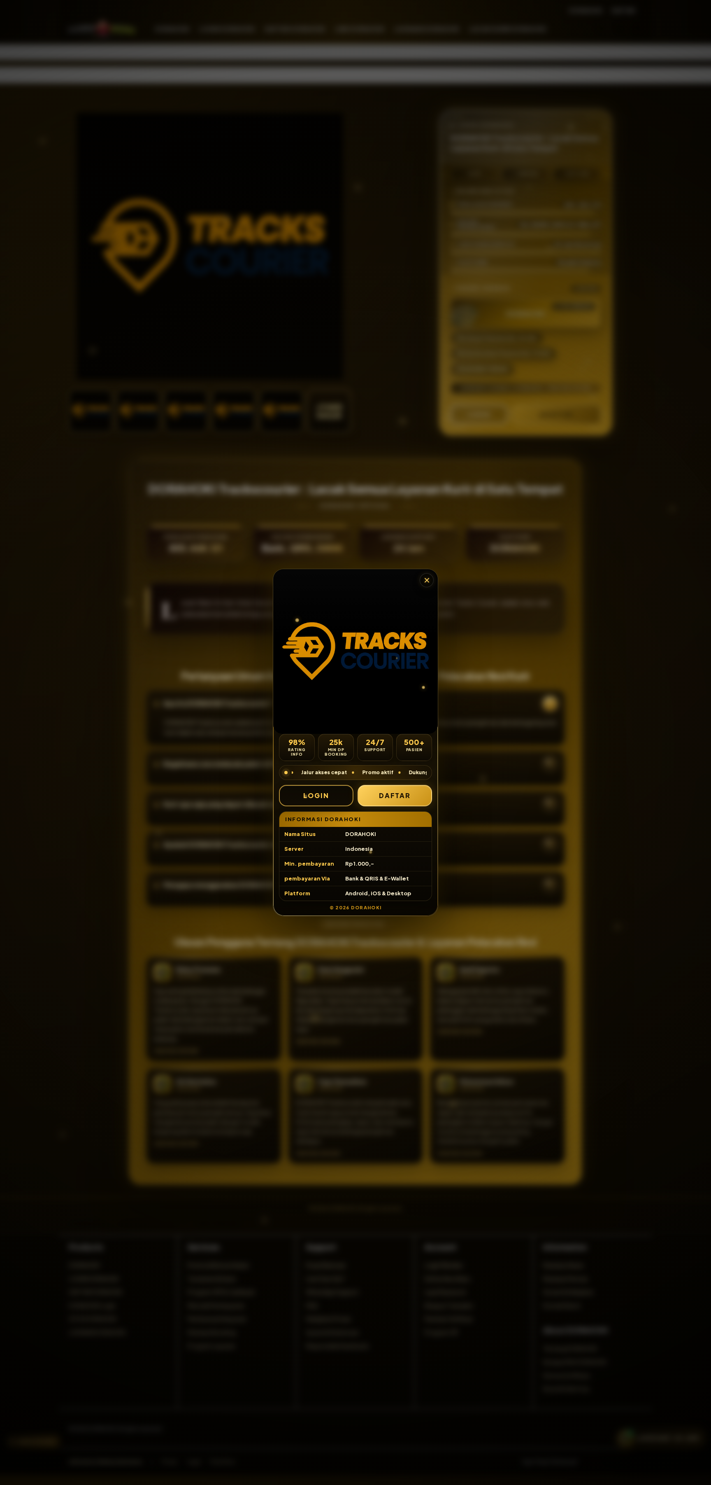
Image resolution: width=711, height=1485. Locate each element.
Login (316, 795)
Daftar (395, 795)
